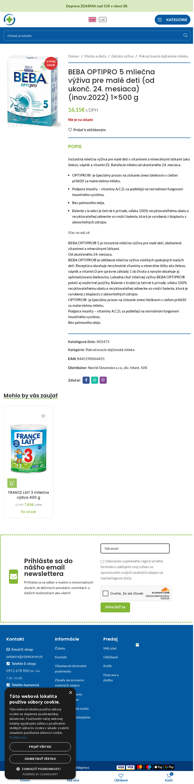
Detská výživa (122, 56)
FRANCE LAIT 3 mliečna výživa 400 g (28, 495)
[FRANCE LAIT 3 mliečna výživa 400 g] (28, 449)
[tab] (75, 146)
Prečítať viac (17, 737)
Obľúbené (110, 657)
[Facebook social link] (86, 380)
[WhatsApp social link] (94, 380)
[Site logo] (9, 19)
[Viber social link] (103, 380)
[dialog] (40, 733)
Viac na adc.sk (79, 232)
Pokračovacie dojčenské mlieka (163, 56)
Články (60, 648)
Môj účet (109, 648)
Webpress (81, 767)
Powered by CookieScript (40, 774)
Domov (73, 56)
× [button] (70, 693)
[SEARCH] (185, 35)
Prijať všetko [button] (40, 747)
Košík (107, 666)
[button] (12, 483)
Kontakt (61, 657)
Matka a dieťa (95, 56)
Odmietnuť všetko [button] (40, 759)
